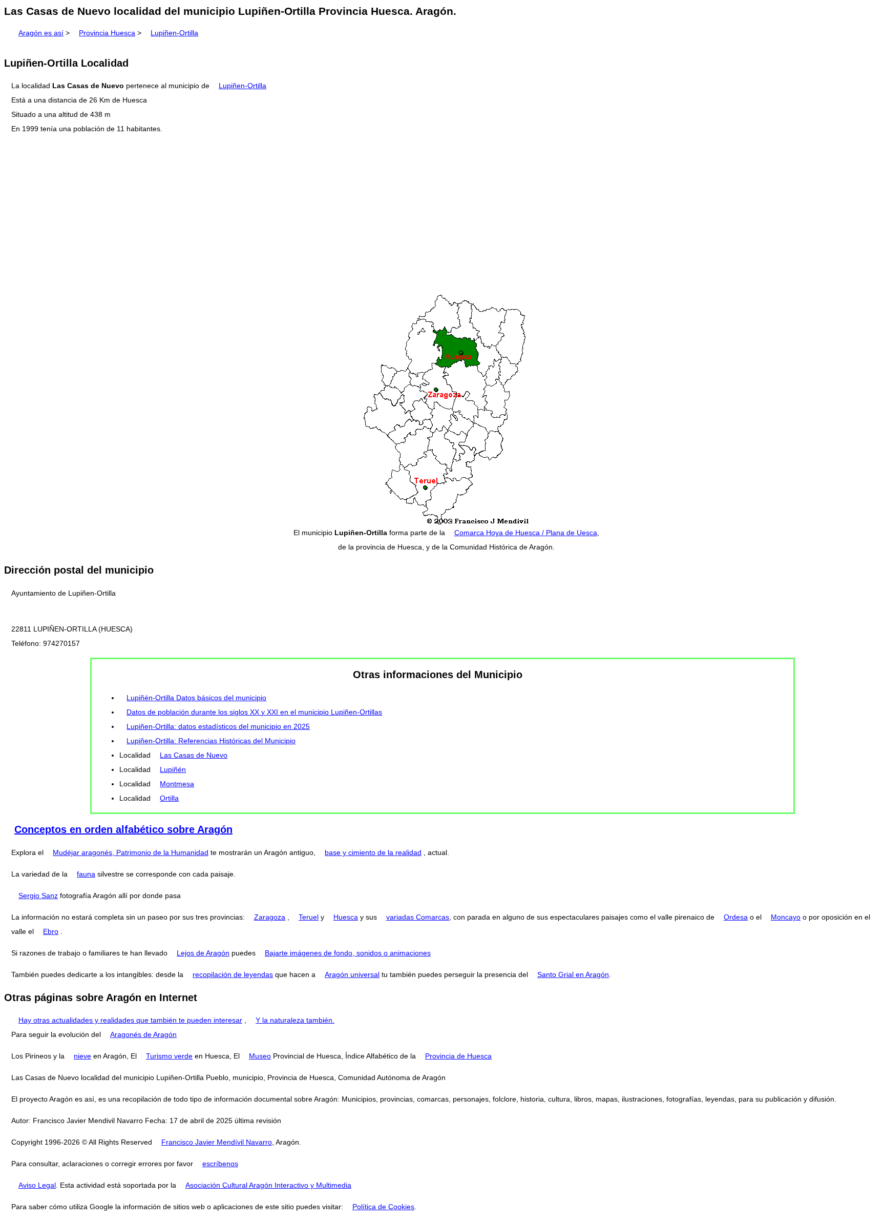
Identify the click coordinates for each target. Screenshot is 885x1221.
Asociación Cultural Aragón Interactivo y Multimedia (268, 1185)
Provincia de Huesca (458, 1056)
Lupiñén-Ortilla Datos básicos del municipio (196, 698)
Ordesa (736, 917)
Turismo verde (169, 1056)
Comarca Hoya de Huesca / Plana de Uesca (525, 532)
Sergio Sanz (38, 895)
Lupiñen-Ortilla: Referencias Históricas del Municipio (211, 741)
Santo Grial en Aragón (573, 974)
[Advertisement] (442, 215)
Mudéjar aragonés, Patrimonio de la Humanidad (130, 852)
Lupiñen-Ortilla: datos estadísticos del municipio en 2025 (218, 726)
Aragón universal (352, 974)
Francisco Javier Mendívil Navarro (216, 1142)
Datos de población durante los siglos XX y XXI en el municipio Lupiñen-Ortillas (254, 712)
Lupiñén (173, 769)
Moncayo (785, 917)
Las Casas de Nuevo (193, 755)
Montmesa (177, 784)
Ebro (50, 931)
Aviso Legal (37, 1185)
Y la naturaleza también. (295, 1020)
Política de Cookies (383, 1207)
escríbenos (220, 1163)
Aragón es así (41, 33)
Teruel (309, 917)
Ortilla (169, 798)
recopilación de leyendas (233, 974)
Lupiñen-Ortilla (174, 33)
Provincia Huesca (107, 33)
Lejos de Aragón (203, 953)
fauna (86, 874)
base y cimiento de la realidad (373, 852)
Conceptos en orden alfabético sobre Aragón (123, 829)
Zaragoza (269, 917)
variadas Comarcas (417, 917)
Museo (260, 1056)
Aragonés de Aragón (143, 1034)
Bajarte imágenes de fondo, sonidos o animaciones (348, 953)
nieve (82, 1056)
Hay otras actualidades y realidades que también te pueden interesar (130, 1020)
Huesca (345, 917)
